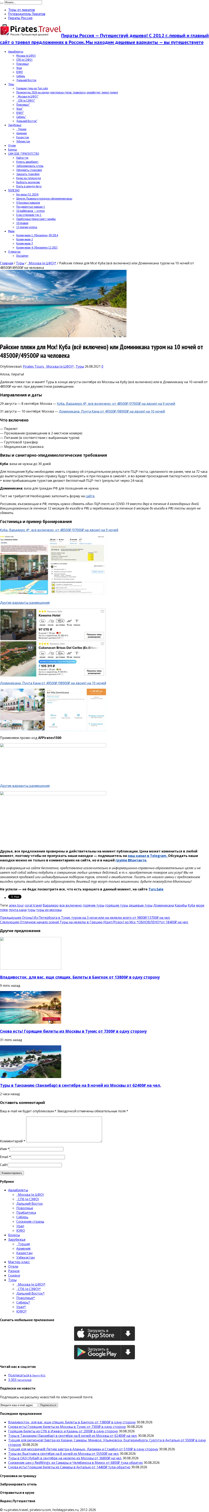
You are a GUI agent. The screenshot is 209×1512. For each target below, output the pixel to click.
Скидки (14, 1275)
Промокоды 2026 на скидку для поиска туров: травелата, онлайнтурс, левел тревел (67, 92)
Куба (191, 905)
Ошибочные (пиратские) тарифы (36, 219)
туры (31, 910)
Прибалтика (26, 1212)
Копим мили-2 (24, 239)
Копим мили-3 (24, 243)
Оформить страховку (29, 170)
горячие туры (93, 905)
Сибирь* (21, 117)
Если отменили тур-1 (28, 215)
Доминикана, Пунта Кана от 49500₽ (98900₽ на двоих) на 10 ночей (112, 411)
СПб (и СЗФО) (24, 60)
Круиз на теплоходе (28, 178)
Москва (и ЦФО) (26, 55)
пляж (4, 910)
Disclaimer (22, 256)
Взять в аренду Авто (29, 186)
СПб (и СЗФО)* (25, 100)
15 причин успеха (26, 227)
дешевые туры (140, 905)
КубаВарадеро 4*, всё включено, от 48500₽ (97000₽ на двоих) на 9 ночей (116, 403)
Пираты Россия (20, 18)
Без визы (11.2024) (27, 194)
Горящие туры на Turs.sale (32, 88)
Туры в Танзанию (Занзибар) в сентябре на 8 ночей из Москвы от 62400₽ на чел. (80, 1085)
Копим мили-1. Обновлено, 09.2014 (37, 235)
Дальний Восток (26, 80)
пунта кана (18, 910)
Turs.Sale (155, 889)
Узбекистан (23, 141)
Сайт (4, 1165)
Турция (21, 129)
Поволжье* (23, 104)
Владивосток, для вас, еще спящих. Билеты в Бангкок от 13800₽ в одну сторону (80, 977)
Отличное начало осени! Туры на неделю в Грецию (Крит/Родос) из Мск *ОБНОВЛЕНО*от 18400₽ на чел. (94, 922)
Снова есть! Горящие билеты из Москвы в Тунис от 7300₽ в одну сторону (73, 1031)
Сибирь (20, 76)
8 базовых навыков (28, 202)
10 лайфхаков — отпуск (30, 211)
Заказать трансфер (28, 174)
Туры (11, 84)
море (200, 905)
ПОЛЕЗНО (14, 190)
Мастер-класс (19, 1262)
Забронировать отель (29, 166)
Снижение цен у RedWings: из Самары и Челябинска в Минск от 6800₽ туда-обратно (75, 1462)
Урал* (19, 109)
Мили (11, 231)
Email (4, 1157)
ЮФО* (20, 113)
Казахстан (22, 137)
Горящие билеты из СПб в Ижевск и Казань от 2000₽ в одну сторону (63, 1431)
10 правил (22, 223)
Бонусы (12, 149)
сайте (90, 496)
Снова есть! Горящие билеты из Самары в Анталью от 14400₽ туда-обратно (69, 1467)
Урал (19, 68)
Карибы (181, 905)
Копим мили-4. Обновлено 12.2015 (37, 247)
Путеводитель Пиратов (26, 14)
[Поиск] (1, 3)
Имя (3, 1149)
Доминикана (163, 905)
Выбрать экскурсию (28, 182)
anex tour (16, 905)
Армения (21, 133)
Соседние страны (30, 1221)
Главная (6, 263)
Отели (12, 145)
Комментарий (12, 1141)
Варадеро (51, 905)
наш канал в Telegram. (148, 855)
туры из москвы (49, 910)
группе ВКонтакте (131, 860)
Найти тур (22, 158)
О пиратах (14, 251)
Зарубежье (14, 125)
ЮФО (19, 72)
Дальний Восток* (26, 121)
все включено (70, 905)
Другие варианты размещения (25, 602)
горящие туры (116, 905)
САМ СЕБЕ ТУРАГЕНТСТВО (23, 153)
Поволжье (22, 64)
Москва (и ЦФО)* (27, 96)
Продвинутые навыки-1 (30, 207)
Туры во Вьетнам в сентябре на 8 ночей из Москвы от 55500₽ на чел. (63, 1453)
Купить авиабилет (27, 162)
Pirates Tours (34, 366)
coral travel (33, 905)
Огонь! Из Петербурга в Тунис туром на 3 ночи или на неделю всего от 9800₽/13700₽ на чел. (85, 917)
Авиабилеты (15, 51)
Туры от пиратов (21, 10)
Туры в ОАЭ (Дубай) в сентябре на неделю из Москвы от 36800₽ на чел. (65, 1458)
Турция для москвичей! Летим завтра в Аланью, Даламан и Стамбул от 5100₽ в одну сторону (83, 1449)
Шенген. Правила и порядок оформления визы (44, 198)
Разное (14, 1271)
